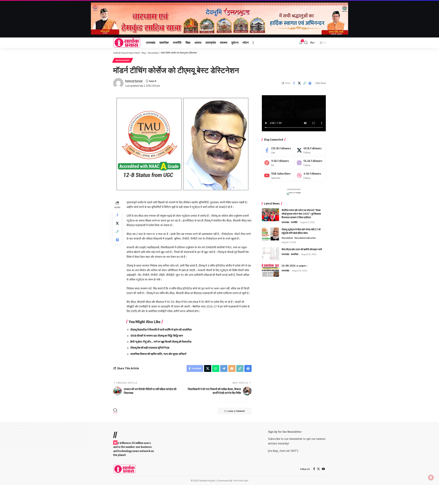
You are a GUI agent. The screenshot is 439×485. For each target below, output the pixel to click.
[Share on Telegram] (223, 368)
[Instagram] (310, 163)
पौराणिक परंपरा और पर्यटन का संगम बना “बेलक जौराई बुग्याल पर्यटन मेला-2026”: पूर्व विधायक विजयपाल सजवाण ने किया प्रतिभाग (301, 214)
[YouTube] (323, 469)
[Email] (231, 368)
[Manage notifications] (431, 477)
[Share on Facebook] (294, 83)
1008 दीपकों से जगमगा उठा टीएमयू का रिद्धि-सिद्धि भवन (156, 335)
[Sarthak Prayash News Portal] (126, 42)
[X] (310, 150)
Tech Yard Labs (240, 480)
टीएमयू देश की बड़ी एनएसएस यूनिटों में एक (149, 347)
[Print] (309, 83)
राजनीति (294, 222)
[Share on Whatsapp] (215, 368)
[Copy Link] (304, 83)
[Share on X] (299, 83)
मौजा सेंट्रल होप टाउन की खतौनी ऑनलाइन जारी (302, 249)
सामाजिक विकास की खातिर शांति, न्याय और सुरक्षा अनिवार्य (158, 354)
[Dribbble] (310, 175)
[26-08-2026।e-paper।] (270, 270)
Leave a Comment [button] (236, 411)
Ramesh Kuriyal (134, 80)
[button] (253, 42)
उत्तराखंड (285, 222)
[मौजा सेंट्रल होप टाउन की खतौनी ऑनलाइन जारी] (270, 253)
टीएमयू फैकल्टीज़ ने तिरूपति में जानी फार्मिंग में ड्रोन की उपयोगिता (161, 329)
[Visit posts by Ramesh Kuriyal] (118, 83)
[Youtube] (277, 175)
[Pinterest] (277, 163)
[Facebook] (277, 150)
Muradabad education (305, 237)
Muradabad (123, 60)
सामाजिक (294, 254)
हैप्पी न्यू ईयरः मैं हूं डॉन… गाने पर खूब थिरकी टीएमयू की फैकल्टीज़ (160, 341)
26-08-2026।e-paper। (294, 265)
